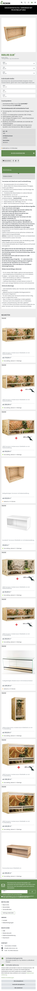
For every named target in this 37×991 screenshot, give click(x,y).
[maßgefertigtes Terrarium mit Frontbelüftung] (18, 35)
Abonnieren (32, 891)
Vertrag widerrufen (8, 913)
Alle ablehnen (18, 988)
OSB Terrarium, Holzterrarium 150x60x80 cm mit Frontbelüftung (16, 775)
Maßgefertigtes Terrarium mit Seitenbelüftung (15, 493)
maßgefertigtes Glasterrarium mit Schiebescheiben (17, 681)
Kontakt (5, 920)
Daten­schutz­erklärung (9, 935)
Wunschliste (7, 160)
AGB (4, 931)
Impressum (6, 938)
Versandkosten (15, 58)
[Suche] (21, 2)
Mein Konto (6, 905)
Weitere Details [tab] (7, 176)
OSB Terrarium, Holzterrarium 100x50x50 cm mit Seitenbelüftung (16, 587)
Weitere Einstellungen (7, 978)
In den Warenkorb (18, 153)
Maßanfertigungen (8, 923)
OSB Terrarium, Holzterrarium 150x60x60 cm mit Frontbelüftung (16, 634)
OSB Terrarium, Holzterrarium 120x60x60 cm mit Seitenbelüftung (16, 447)
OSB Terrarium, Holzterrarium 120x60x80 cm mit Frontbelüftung (16, 822)
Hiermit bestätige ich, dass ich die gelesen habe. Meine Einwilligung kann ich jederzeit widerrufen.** (18, 897)
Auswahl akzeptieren (18, 984)
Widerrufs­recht (7, 933)
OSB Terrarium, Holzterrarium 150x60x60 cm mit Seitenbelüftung (16, 353)
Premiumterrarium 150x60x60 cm (11, 868)
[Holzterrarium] (5, 2)
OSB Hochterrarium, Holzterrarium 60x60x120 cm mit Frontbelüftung (17, 728)
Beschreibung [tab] (7, 170)
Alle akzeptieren (18, 981)
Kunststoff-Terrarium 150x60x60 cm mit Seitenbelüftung (18, 540)
